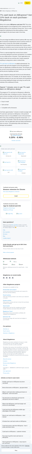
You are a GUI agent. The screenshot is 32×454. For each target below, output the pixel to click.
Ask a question (14, 224)
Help (4, 230)
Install (16, 196)
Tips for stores (6, 331)
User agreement (7, 371)
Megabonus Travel (7, 311)
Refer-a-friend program (8, 252)
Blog (4, 236)
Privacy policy (6, 373)
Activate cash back (16, 140)
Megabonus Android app (9, 208)
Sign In (27, 3)
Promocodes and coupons (10, 289)
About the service (7, 359)
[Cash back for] (8, 163)
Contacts (5, 361)
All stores (5, 234)
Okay (16, 450)
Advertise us (6, 329)
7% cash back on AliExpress (7, 63)
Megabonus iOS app (8, 209)
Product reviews (7, 300)
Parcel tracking (7, 295)
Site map (5, 365)
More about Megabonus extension (11, 191)
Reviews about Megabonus (9, 363)
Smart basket (6, 305)
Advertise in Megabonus (8, 333)
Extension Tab (6, 316)
